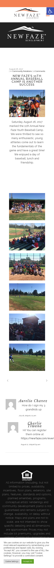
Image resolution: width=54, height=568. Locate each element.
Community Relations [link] (22, 71)
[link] (50, 11)
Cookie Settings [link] (11, 561)
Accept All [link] (27, 561)
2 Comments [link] (39, 71)
